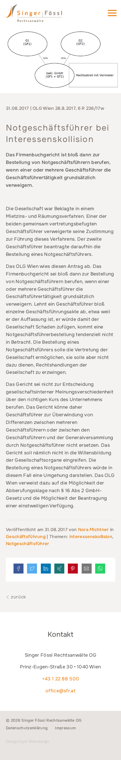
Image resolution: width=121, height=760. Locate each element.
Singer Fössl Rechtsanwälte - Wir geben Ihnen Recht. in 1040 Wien (42, 15)
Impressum (65, 727)
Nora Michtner (94, 530)
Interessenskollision (90, 537)
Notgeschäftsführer (27, 544)
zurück (18, 597)
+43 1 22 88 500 (60, 679)
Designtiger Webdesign (28, 741)
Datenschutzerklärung (27, 727)
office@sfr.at (60, 691)
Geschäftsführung (26, 537)
